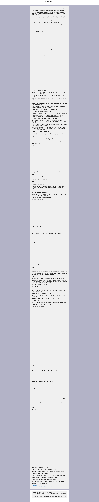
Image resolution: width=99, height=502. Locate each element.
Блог (56, 3)
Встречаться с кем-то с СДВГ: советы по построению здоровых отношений (43, 486)
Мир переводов (35, 485)
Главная (42, 3)
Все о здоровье (47, 3)
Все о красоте (52, 3)
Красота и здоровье (49, 1)
